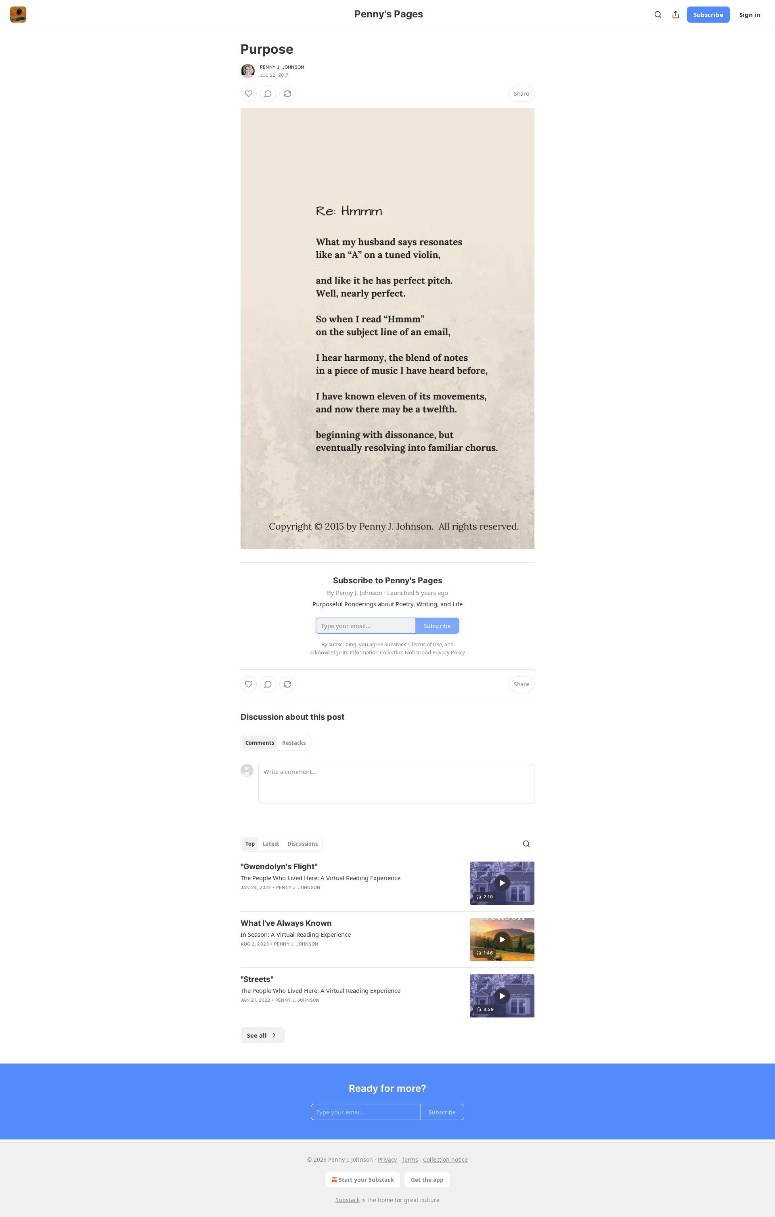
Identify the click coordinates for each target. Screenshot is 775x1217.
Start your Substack (366, 1179)
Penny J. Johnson (282, 67)
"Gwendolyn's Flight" (279, 866)
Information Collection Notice (385, 652)
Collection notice (445, 1159)
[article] (387, 883)
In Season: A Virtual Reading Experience (296, 934)
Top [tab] (250, 843)
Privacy (387, 1159)
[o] (502, 883)
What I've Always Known (286, 923)
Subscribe (708, 15)
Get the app (427, 1179)
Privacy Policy (448, 652)
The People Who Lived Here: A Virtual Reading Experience (320, 878)
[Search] (658, 14)
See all (257, 1035)
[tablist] (275, 743)
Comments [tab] (259, 742)
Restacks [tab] (294, 742)
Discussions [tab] (302, 843)
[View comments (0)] (268, 94)
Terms (410, 1159)
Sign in (749, 15)
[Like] (249, 94)
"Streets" (257, 979)
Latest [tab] (271, 843)
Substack (347, 1200)
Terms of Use (426, 644)
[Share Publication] (676, 14)
